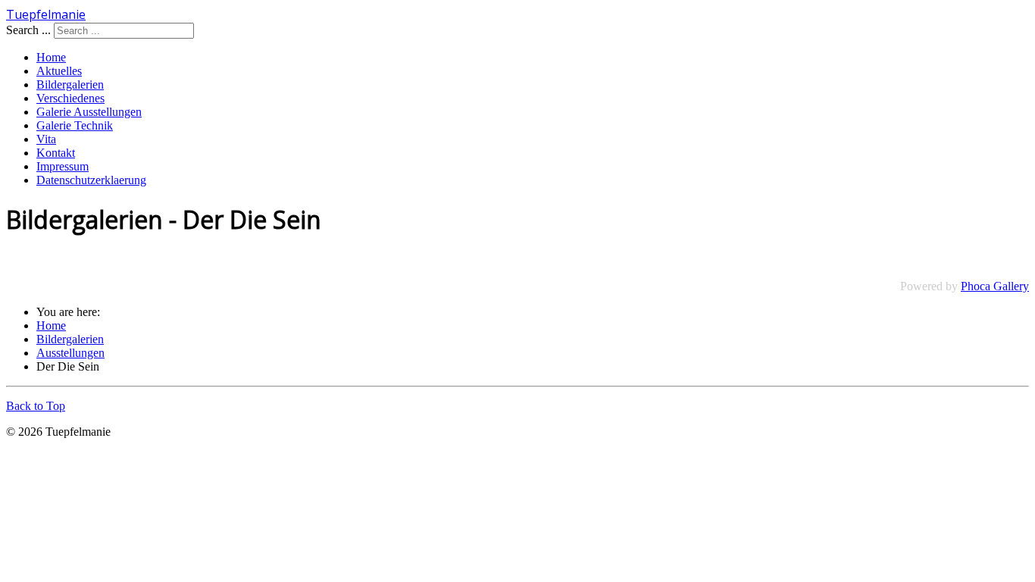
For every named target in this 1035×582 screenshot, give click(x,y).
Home (51, 57)
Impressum (62, 166)
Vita (46, 139)
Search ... (28, 29)
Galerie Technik (74, 125)
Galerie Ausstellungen (89, 111)
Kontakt (55, 152)
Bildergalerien (70, 84)
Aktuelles (59, 70)
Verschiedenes (70, 98)
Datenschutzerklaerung (91, 180)
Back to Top (35, 405)
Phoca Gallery (995, 286)
